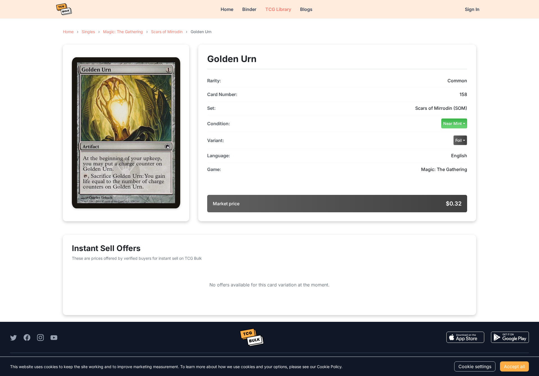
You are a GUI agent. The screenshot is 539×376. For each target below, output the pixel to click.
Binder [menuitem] (249, 9)
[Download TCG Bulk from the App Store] (465, 337)
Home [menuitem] (227, 9)
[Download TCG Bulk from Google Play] (510, 337)
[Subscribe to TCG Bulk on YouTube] (54, 337)
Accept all (514, 366)
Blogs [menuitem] (306, 9)
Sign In (472, 9)
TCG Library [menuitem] (278, 9)
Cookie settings (474, 366)
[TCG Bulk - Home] (64, 9)
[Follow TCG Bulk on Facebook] (27, 337)
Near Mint (452, 123)
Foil (458, 140)
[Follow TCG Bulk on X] (13, 337)
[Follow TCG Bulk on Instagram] (40, 337)
